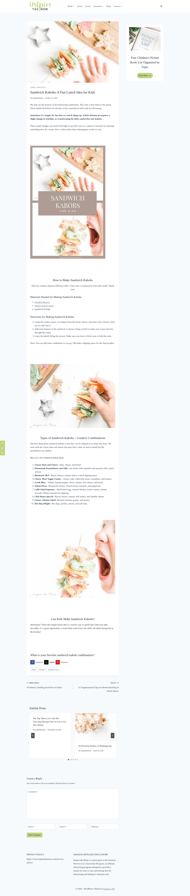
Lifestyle (41, 87)
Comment (33, 791)
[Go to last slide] (33, 735)
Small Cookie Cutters (44, 305)
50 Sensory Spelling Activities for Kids (44, 685)
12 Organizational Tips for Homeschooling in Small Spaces (98, 687)
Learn (79, 6)
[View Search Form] (161, 6)
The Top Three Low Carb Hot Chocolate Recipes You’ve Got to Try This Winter (49, 721)
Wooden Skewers (42, 302)
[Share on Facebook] (2, 443)
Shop (108, 6)
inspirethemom (38, 98)
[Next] (112, 735)
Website (95, 826)
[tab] (68, 759)
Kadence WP (109, 889)
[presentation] (95, 727)
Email (63, 826)
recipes (42, 670)
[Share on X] (2, 448)
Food (32, 87)
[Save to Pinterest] (2, 453)
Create (88, 6)
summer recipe (53, 670)
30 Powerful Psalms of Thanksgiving (95, 746)
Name (31, 826)
